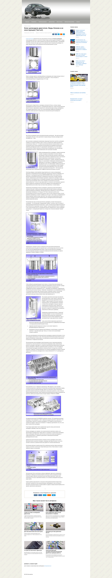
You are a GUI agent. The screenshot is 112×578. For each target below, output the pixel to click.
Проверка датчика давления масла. (53, 532)
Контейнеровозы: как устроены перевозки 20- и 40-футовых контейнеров (81, 41)
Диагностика (51, 21)
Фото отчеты (59, 21)
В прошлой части (29, 38)
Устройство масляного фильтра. (33, 550)
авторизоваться (47, 565)
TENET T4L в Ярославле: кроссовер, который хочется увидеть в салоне (81, 55)
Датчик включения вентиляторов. (33, 531)
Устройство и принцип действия (45, 32)
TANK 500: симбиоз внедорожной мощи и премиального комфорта (81, 48)
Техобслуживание (43, 21)
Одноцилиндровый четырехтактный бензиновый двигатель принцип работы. (54, 552)
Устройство (33, 21)
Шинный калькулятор (69, 21)
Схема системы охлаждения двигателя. (32, 513)
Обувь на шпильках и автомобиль (78, 92)
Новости (27, 21)
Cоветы (78, 21)
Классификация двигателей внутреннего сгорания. (53, 513)
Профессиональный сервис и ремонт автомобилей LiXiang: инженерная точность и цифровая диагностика (81, 33)
